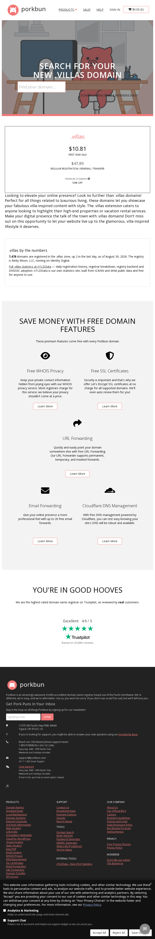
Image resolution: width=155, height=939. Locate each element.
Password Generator (68, 839)
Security (61, 818)
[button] (7, 786)
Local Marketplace (16, 814)
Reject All (119, 933)
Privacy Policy (92, 905)
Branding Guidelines (118, 818)
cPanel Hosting (14, 842)
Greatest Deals (14, 811)
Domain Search (65, 832)
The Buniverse (115, 863)
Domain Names (15, 807)
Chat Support (26, 766)
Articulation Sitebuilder (19, 835)
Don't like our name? (118, 860)
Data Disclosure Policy (119, 825)
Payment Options (66, 814)
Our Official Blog (116, 811)
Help (100, 10)
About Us (112, 807)
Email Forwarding (16, 866)
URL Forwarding (15, 870)
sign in (115, 10)
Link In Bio (12, 831)
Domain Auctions (16, 818)
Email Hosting (14, 852)
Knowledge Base (128, 734)
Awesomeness (115, 831)
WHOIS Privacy (14, 856)
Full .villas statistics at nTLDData (30, 266)
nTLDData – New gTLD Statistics (74, 864)
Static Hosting (14, 845)
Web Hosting (13, 828)
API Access (12, 876)
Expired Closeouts (16, 821)
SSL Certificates (14, 863)
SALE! (86, 10)
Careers (111, 814)
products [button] (67, 10)
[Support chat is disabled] (145, 929)
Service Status (64, 849)
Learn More (45, 406)
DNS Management (16, 859)
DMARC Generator (67, 843)
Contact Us (63, 807)
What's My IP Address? (69, 846)
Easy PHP (11, 849)
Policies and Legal (117, 821)
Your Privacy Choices (119, 844)
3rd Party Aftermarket (18, 825)
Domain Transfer (15, 873)
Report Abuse (64, 821)
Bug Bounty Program (119, 828)
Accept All (99, 933)
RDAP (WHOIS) (65, 835)
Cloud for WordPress (18, 838)
